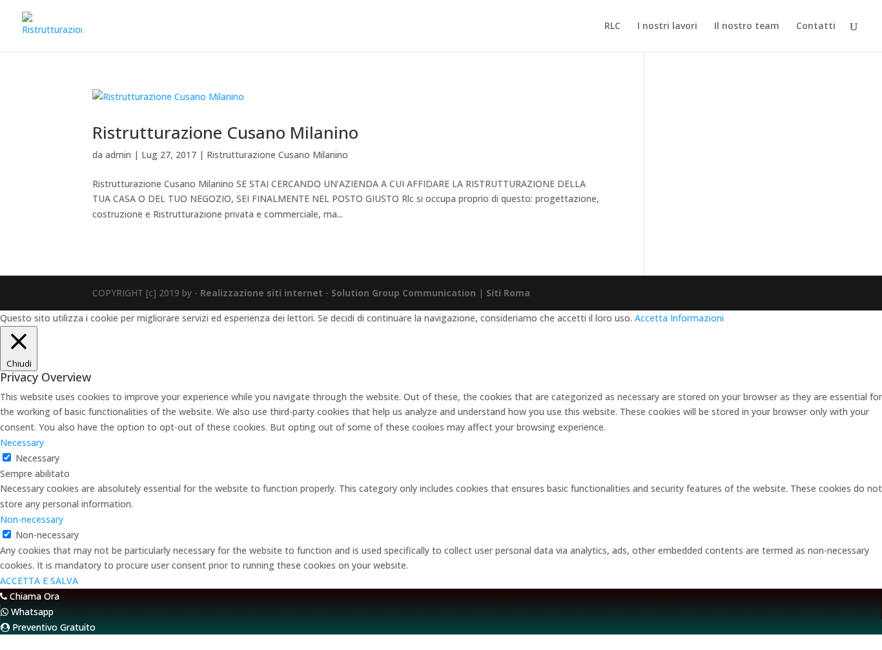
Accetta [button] (651, 318)
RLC (612, 26)
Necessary (37, 458)
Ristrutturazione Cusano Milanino (225, 132)
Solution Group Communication (403, 293)
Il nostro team (746, 26)
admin (118, 154)
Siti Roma (508, 293)
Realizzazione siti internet (261, 293)
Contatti (816, 26)
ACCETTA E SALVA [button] (39, 580)
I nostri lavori (667, 26)
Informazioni (697, 318)
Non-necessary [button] (31, 519)
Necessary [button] (22, 442)
